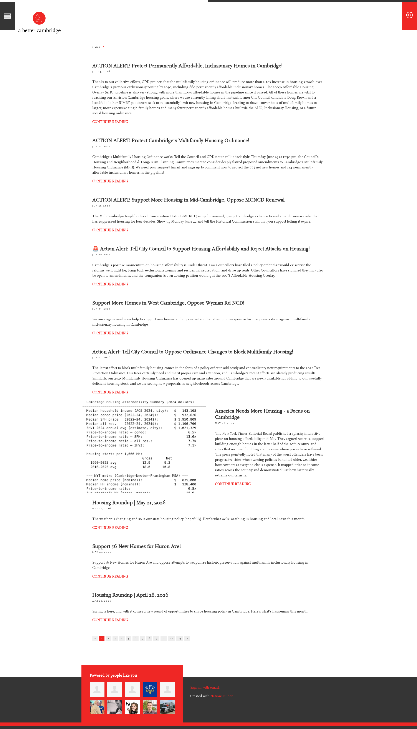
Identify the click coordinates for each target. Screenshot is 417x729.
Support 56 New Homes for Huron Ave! (136, 546)
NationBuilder (221, 696)
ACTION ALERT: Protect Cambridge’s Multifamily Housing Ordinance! (171, 140)
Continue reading (110, 122)
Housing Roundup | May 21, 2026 (129, 503)
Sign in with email (204, 687)
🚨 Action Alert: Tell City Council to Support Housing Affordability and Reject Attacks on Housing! (201, 249)
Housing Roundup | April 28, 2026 (130, 595)
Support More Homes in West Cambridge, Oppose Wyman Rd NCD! (168, 303)
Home (96, 46)
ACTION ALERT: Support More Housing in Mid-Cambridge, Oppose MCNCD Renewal (188, 200)
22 (171, 638)
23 (180, 638)
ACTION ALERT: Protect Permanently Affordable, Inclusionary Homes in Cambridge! (187, 66)
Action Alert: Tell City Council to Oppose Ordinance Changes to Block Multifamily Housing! (192, 352)
